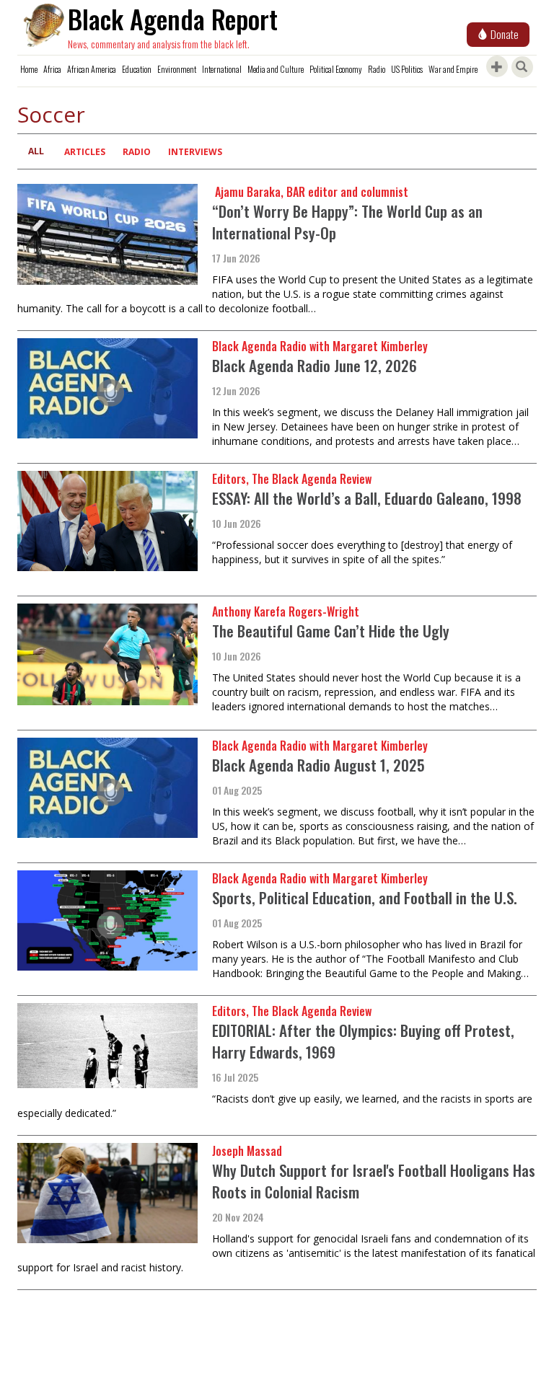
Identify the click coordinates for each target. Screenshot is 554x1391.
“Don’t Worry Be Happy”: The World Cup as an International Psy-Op (347, 222)
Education (136, 69)
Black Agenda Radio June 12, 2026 (314, 365)
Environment (176, 69)
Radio (376, 69)
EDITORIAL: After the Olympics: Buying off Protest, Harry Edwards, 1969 (363, 1041)
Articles (84, 152)
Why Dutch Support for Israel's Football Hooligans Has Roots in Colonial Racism (373, 1181)
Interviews (195, 152)
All (36, 151)
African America (91, 69)
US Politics (407, 69)
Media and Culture (275, 69)
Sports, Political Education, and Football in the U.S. (364, 897)
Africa (52, 69)
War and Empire (453, 69)
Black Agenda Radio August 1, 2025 (318, 765)
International (222, 69)
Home (29, 69)
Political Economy (335, 69)
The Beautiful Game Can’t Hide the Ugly (330, 630)
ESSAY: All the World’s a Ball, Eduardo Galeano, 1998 (367, 498)
